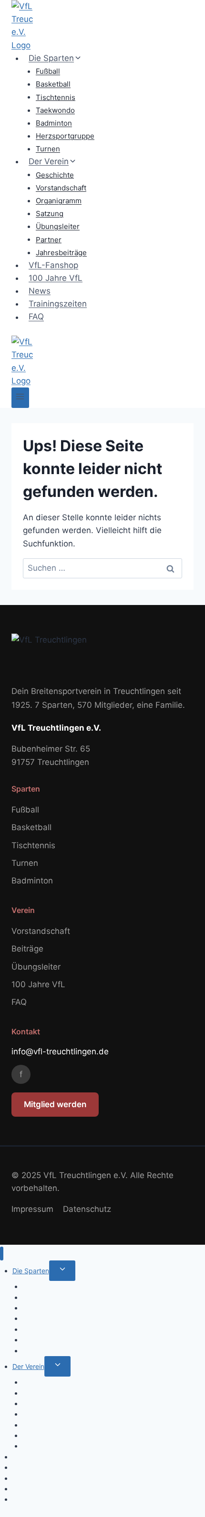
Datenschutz (87, 1209)
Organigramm (59, 200)
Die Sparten (30, 1271)
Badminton (54, 123)
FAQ (36, 317)
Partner (49, 239)
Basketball (53, 84)
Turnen (48, 148)
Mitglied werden (55, 1104)
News (40, 291)
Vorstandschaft (61, 187)
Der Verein (28, 1366)
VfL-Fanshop (53, 265)
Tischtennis (55, 96)
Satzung (49, 213)
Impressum (32, 1209)
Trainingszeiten (58, 303)
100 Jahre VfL (55, 278)
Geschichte (55, 174)
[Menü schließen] (1, 1253)
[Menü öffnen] (20, 397)
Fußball (48, 71)
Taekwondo (55, 110)
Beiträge (27, 948)
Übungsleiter (58, 226)
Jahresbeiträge (61, 252)
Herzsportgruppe (65, 135)
